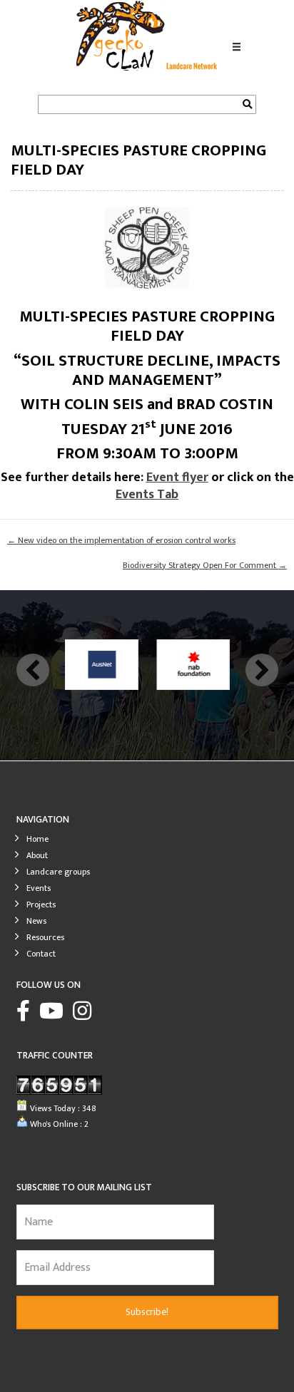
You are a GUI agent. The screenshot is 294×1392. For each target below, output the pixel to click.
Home (37, 837)
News (36, 919)
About (37, 854)
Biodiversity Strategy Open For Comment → (205, 565)
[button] (32, 670)
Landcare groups (58, 870)
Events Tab (147, 494)
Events (38, 886)
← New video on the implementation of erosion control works (121, 540)
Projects (41, 903)
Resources (45, 936)
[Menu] (237, 48)
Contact (41, 952)
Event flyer (177, 477)
